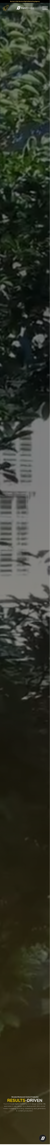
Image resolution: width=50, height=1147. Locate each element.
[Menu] (45, 7)
